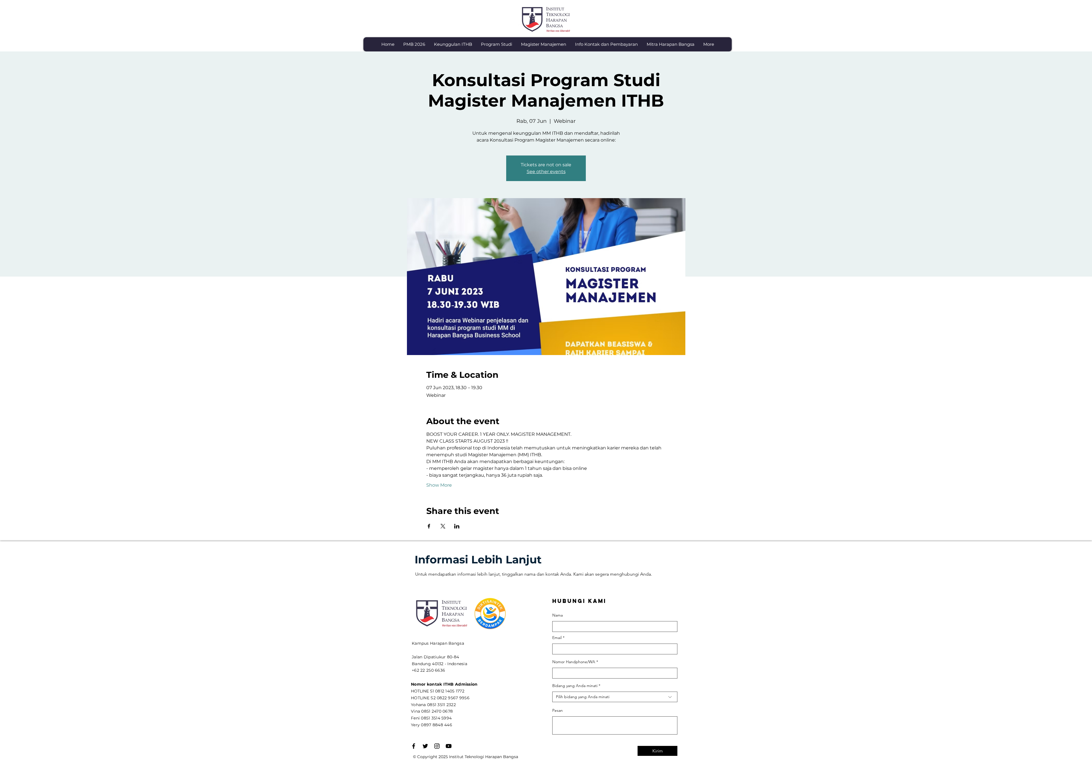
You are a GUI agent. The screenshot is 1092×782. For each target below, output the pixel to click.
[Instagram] (436, 746)
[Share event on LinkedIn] (457, 526)
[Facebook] (413, 746)
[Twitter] (425, 746)
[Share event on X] (443, 526)
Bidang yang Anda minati (574, 686)
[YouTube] (448, 746)
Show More (439, 485)
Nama (557, 615)
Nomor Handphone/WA (573, 662)
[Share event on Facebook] (429, 526)
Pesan (557, 710)
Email (557, 638)
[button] (452, 44)
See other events (546, 171)
